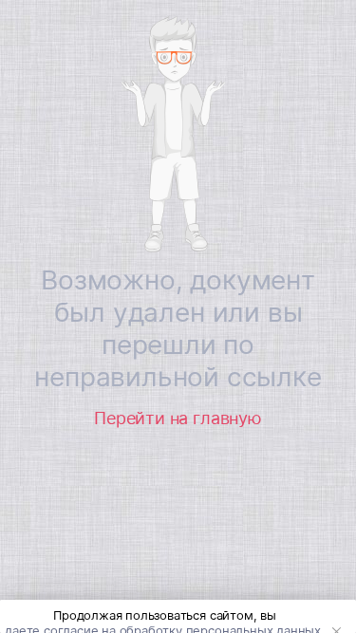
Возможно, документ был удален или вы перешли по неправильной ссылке (177, 328)
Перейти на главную (177, 418)
